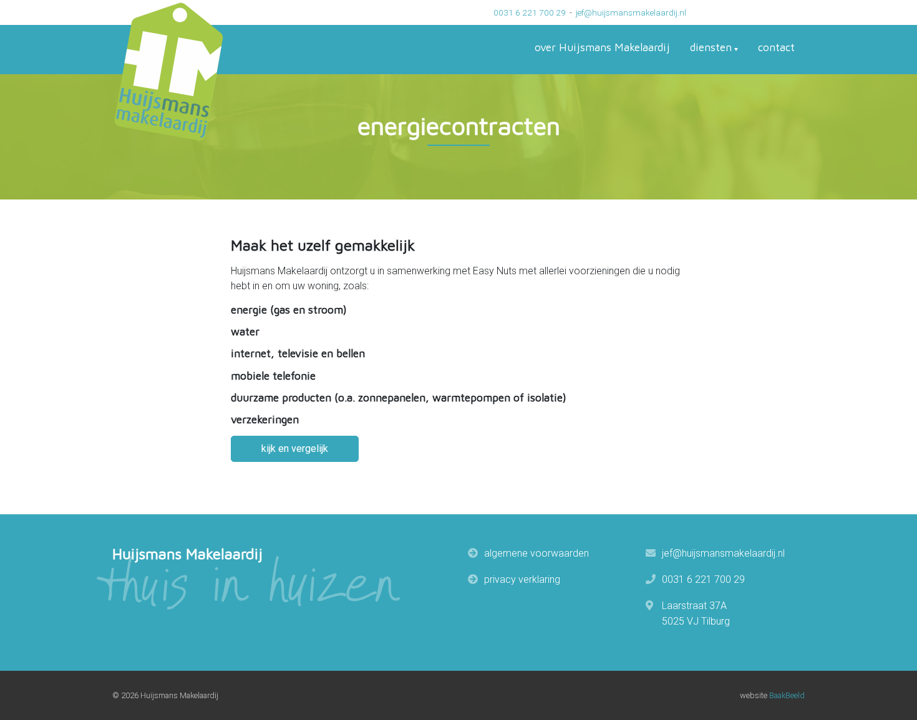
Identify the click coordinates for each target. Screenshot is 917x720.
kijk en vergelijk (294, 448)
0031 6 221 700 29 (529, 12)
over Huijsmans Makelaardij (602, 47)
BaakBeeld (787, 695)
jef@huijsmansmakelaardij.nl (631, 12)
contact (776, 47)
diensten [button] (711, 47)
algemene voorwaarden (536, 553)
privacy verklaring (522, 579)
